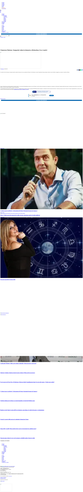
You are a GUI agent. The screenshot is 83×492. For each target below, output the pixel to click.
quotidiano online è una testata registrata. (7, 466)
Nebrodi (3, 23)
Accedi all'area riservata (41, 100)
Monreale (3, 22)
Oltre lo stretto (4, 8)
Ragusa (5, 19)
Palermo (3, 2)
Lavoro (3, 29)
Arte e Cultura (4, 30)
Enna (4, 17)
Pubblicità (3, 31)
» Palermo (1, 37)
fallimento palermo (2, 98)
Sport (3, 6)
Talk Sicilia (3, 7)
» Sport (4, 37)
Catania (3, 3)
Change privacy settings (5, 32)
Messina (5, 18)
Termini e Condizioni (3, 477)
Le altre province (4, 15)
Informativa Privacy (3, 478)
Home (3, 25)
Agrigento (5, 16)
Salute (3, 28)
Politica (3, 5)
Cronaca (3, 4)
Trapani (5, 20)
